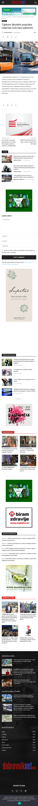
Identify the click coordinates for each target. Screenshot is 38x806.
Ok (19, 803)
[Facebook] (3, 37)
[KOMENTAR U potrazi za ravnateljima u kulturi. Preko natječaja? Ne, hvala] (28, 631)
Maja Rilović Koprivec (19, 179)
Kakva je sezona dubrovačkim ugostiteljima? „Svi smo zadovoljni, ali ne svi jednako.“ (25, 681)
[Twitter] (7, 37)
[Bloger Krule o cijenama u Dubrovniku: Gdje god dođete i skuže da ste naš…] (7, 159)
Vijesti (3, 171)
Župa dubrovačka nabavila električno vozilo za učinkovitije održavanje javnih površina (24, 167)
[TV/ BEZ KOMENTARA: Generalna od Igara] (10, 460)
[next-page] (6, 185)
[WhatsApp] (15, 37)
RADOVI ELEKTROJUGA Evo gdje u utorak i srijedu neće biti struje (28, 142)
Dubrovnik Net (8, 32)
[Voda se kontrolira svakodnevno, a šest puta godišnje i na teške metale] (7, 662)
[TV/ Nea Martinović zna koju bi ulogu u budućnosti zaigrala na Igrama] (10, 441)
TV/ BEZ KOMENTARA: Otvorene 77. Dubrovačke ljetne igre (27, 450)
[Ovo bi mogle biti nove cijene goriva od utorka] (7, 382)
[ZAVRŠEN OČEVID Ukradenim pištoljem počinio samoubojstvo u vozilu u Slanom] (7, 392)
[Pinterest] (11, 37)
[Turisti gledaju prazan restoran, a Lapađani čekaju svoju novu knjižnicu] (7, 178)
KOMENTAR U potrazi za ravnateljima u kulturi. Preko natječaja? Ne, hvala (27, 639)
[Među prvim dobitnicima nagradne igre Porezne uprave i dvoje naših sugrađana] (7, 718)
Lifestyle (4, 162)
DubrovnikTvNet (6, 446)
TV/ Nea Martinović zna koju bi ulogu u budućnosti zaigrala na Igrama (9, 450)
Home (3, 17)
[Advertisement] (19, 335)
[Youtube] (25, 791)
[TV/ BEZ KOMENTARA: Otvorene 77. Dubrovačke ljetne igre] (28, 441)
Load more (18, 399)
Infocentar (8, 17)
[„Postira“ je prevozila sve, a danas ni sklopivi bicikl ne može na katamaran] (7, 698)
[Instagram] (17, 791)
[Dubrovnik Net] (3, 32)
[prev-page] (3, 185)
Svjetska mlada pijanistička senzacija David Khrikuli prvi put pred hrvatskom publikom (24, 361)
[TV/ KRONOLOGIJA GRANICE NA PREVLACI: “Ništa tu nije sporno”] (28, 460)
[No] (36, 800)
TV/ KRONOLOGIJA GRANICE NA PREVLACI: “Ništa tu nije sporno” (28, 469)
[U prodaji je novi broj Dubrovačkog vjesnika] (7, 372)
